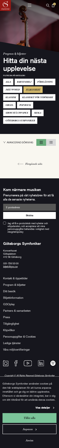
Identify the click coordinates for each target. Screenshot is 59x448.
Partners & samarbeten (17, 310)
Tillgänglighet (11, 323)
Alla (8, 81)
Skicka (29, 215)
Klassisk (11, 97)
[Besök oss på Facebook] (15, 363)
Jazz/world (13, 89)
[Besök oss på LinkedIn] (41, 363)
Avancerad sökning (20, 142)
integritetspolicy (15, 231)
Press (6, 317)
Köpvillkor (9, 330)
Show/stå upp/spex (17, 112)
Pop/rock (25, 105)
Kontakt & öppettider (15, 278)
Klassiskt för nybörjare (37, 97)
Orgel (9, 105)
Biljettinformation (13, 297)
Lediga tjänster (12, 343)
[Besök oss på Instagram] (5, 363)
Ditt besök (9, 291)
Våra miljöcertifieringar (16, 349)
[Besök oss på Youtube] (28, 363)
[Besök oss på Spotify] (53, 363)
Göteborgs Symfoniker (20, 120)
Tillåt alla (29, 418)
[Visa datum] (51, 142)
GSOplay (9, 304)
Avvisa (29, 440)
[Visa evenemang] (41, 142)
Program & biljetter (14, 284)
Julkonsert (34, 89)
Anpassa (28, 429)
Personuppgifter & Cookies (19, 336)
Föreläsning (45, 81)
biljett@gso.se (10, 266)
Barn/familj (24, 81)
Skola (37, 112)
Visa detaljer (43, 407)
